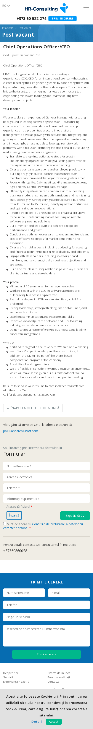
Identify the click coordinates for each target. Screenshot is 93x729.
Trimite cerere (62, 18)
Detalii (36, 721)
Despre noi (10, 673)
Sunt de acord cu (43, 526)
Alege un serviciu (18, 617)
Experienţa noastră (16, 682)
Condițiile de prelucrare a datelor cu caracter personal (43, 526)
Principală (7, 27)
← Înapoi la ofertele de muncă (33, 408)
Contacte (53, 682)
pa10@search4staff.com (20, 431)
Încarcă (14, 515)
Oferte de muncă (59, 673)
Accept (53, 721)
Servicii (8, 677)
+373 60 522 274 (31, 18)
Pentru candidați (59, 677)
